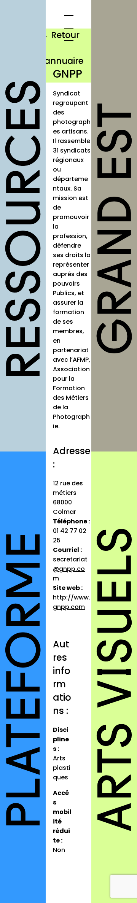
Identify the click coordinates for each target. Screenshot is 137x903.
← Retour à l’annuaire (61, 48)
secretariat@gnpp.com (70, 569)
